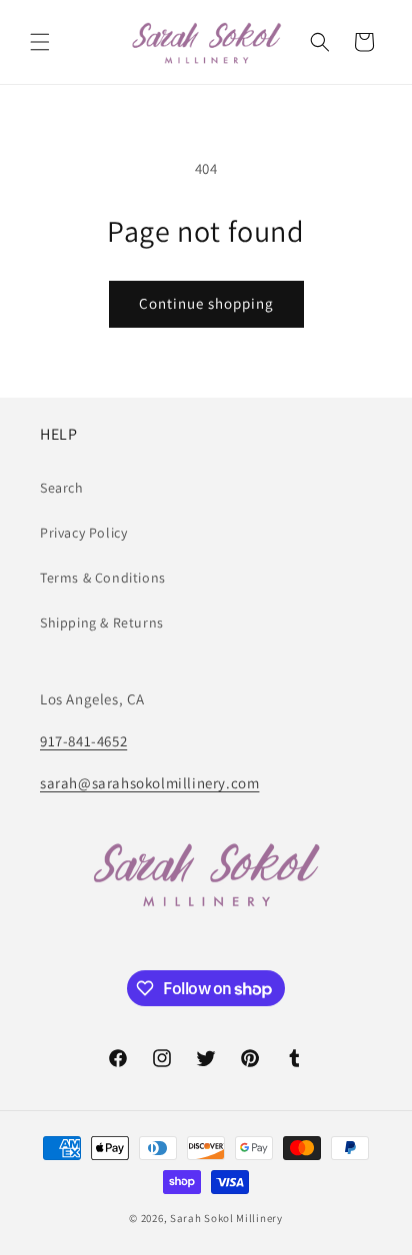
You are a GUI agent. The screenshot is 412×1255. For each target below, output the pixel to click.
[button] (40, 42)
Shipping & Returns (102, 622)
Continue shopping (206, 303)
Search (62, 488)
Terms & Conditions (103, 578)
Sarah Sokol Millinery (226, 1218)
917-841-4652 (83, 740)
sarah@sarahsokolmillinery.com (149, 782)
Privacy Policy (83, 533)
